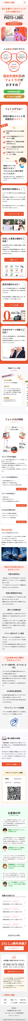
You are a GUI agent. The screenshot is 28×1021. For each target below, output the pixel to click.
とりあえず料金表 (14, 96)
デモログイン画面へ (11, 764)
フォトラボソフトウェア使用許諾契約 (14, 1013)
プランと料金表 (14, 305)
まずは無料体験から (13, 24)
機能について (14, 260)
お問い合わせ (22, 1003)
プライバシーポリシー (14, 1015)
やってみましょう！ (14, 948)
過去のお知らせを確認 (14, 935)
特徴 (5, 1000)
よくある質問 (14, 1003)
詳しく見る (21, 489)
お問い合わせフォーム (14, 971)
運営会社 (14, 1008)
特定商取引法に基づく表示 (14, 1010)
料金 (5, 1003)
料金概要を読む (14, 91)
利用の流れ (23, 1000)
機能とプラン (14, 1000)
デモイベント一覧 (14, 214)
